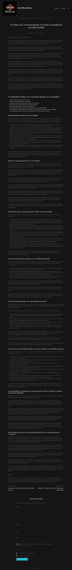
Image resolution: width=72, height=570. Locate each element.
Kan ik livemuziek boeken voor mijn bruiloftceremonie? (22, 106)
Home (22, 18)
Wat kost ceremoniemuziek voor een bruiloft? (20, 101)
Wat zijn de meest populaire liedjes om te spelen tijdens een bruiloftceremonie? (28, 107)
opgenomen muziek (44, 480)
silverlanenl (42, 33)
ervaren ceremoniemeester (52, 477)
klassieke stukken (58, 479)
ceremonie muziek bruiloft (33, 477)
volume (53, 481)
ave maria (11, 477)
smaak (37, 481)
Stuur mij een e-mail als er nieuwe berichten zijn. (26, 555)
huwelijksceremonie (31, 479)
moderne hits (17, 480)
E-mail (18, 531)
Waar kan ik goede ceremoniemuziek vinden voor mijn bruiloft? (24, 103)
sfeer (34, 481)
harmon (25, 479)
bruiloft (21, 477)
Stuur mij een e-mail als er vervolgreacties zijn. (26, 553)
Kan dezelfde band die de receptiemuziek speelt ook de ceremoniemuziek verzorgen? (29, 111)
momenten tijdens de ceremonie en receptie (30, 480)
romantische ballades (28, 481)
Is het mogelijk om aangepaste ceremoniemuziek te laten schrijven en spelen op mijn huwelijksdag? (33, 109)
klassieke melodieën (49, 479)
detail (41, 477)
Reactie (18, 506)
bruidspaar (16, 477)
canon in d (25, 477)
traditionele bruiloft (46, 481)
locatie (12, 480)
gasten (13, 479)
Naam (18, 524)
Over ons (57, 8)
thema (40, 481)
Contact (63, 8)
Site (17, 537)
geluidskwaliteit (19, 479)
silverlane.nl (25, 8)
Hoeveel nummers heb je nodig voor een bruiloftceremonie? (24, 104)
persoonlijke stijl (52, 480)
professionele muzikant (17, 481)
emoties (44, 477)
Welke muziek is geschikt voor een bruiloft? (20, 100)
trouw (25, 18)
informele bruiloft (40, 479)
